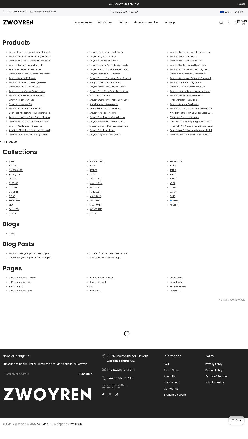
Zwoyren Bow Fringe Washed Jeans (186, 95)
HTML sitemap (15, 286)
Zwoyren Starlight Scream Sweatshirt (26, 65)
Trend (172, 174)
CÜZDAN (13, 187)
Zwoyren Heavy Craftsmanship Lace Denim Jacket (32, 73)
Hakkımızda (95, 290)
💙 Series (174, 200)
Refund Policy (176, 282)
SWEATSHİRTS (96, 209)
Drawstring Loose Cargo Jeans (104, 104)
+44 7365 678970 (17, 11)
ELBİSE (12, 196)
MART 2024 (95, 187)
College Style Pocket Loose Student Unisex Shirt (31, 52)
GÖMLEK (12, 213)
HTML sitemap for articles (101, 277)
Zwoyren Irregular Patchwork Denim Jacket (190, 91)
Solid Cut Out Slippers (100, 95)
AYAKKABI (13, 165)
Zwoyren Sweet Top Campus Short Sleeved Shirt (192, 134)
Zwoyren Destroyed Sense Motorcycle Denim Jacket (33, 56)
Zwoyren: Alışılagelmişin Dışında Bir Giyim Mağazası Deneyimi (38, 253)
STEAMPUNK (95, 205)
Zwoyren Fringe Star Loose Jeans (105, 134)
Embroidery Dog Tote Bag (20, 104)
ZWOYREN (76, 424)
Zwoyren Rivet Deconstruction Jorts (186, 60)
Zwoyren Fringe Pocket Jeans (103, 113)
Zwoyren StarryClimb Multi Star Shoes (107, 86)
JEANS (92, 174)
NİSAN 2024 (95, 196)
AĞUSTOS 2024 (16, 170)
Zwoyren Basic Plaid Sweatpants (105, 73)
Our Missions (172, 382)
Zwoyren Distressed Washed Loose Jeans (109, 126)
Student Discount (98, 282)
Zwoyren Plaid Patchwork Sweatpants (187, 73)
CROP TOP (13, 183)
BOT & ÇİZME (14, 174)
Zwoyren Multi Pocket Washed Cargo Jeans (190, 69)
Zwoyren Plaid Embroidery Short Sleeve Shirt (191, 108)
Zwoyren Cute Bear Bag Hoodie (184, 104)
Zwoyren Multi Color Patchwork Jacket (187, 86)
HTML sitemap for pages (20, 290)
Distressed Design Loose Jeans (184, 117)
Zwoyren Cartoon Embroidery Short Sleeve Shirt (112, 78)
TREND (173, 170)
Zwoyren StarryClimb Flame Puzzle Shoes (109, 91)
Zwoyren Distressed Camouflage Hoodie (27, 82)
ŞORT (172, 196)
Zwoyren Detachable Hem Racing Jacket (28, 134)
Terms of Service (178, 286)
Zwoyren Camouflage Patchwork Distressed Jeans (193, 78)
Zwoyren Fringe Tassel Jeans (103, 56)
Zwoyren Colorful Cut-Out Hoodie (24, 86)
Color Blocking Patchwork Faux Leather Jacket (30, 113)
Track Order (171, 370)
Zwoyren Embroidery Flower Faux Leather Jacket (31, 117)
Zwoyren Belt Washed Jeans (183, 56)
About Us (169, 376)
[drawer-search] (221, 22)
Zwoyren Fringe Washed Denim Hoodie (27, 91)
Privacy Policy (176, 277)
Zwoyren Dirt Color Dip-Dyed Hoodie (106, 52)
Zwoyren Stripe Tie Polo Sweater (104, 60)
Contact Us (175, 290)
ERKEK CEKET (14, 200)
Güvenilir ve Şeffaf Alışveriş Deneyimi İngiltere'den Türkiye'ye (37, 257)
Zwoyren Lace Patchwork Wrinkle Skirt (26, 95)
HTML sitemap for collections (22, 277)
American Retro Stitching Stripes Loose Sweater (192, 113)
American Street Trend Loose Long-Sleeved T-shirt (33, 130)
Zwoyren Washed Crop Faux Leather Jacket (29, 121)
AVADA (233, 300)
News (11, 233)
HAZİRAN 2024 (96, 161)
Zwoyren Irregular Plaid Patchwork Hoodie (109, 65)
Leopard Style (96, 183)
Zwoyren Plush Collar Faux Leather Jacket (109, 69)
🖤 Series (174, 205)
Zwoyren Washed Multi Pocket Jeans (107, 121)
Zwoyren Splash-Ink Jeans (102, 130)
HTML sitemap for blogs (20, 282)
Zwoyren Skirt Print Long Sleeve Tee (25, 126)
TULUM (173, 178)
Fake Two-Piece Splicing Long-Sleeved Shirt (190, 121)
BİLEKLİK (12, 178)
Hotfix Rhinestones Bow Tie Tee (184, 100)
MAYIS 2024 (95, 192)
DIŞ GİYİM (13, 192)
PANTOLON (94, 200)
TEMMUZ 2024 (176, 161)
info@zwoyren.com (45, 11)
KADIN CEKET (95, 178)
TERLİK (173, 165)
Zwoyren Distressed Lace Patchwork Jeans (190, 52)
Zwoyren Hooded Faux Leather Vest (25, 108)
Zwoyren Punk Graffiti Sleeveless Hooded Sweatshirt (33, 60)
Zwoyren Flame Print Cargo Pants (185, 82)
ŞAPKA (173, 192)
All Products (10, 141)
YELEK (172, 183)
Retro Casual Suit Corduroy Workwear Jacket (191, 130)
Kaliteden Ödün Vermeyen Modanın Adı (108, 253)
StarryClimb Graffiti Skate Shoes (105, 82)
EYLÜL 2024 (14, 209)
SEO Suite (240, 300)
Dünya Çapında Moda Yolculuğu (105, 257)
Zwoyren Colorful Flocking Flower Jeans (188, 65)
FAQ (91, 286)
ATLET (11, 161)
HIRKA (92, 165)
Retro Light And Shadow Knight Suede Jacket (191, 126)
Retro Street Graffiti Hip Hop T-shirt (25, 69)
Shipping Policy (214, 382)
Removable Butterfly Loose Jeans (105, 108)
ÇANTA (173, 187)
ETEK (11, 205)
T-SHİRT (93, 213)
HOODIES (93, 170)
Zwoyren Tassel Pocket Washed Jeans (107, 117)
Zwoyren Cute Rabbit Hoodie (22, 78)
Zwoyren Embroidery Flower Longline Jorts (109, 100)
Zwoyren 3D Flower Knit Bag (21, 100)
